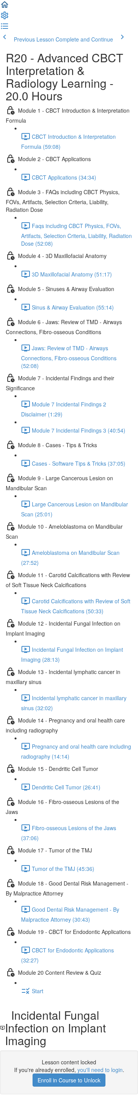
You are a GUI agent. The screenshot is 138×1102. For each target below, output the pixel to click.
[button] (4, 7)
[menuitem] (4, 18)
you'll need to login (100, 1070)
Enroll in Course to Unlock (69, 1080)
